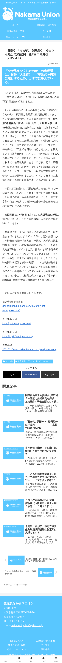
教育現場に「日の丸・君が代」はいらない (35, 361)
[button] (50, 374)
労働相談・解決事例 (45, 640)
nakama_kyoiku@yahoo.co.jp (27, 625)
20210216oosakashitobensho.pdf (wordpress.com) (29, 349)
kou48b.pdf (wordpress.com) (17, 336)
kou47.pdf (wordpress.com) (16, 323)
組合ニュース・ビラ (16, 649)
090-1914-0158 (17, 621)
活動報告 (45, 649)
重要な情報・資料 (16, 645)
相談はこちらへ (16, 640)
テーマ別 (9, 361)
